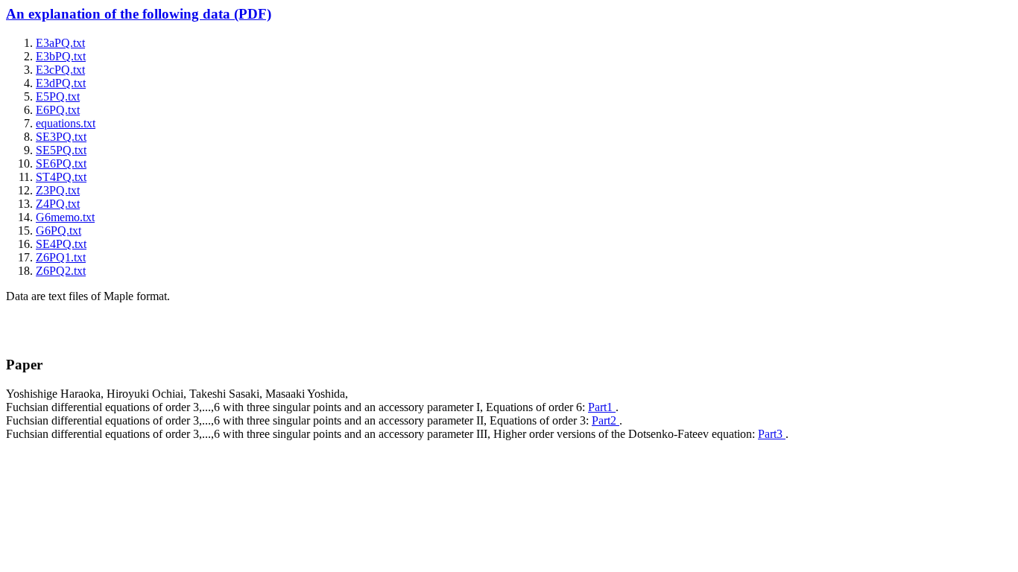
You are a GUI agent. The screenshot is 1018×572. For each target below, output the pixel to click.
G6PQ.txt (58, 230)
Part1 (602, 407)
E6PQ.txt (58, 110)
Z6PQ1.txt (61, 257)
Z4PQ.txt (58, 203)
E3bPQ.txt (61, 56)
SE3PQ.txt (61, 136)
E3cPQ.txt (60, 69)
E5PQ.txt (58, 96)
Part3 (771, 434)
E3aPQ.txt (60, 42)
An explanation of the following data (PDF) (138, 14)
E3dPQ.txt (61, 83)
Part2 (605, 420)
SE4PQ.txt (61, 244)
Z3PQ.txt (58, 190)
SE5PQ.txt (61, 150)
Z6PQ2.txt (61, 270)
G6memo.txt (65, 217)
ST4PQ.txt (61, 177)
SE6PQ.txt (61, 163)
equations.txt (65, 123)
